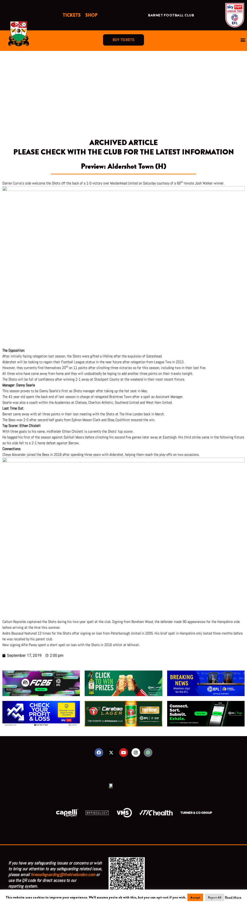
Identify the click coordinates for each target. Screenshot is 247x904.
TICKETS (72, 15)
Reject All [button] (214, 897)
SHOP (91, 15)
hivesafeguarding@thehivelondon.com (63, 874)
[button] (243, 40)
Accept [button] (195, 897)
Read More (233, 897)
